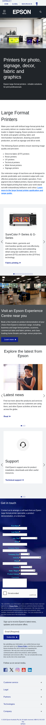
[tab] (14, 274)
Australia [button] (6, 1)
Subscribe (11, 637)
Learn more (9, 339)
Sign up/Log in (27, 4)
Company (8, 711)
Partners (7, 697)
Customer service (11, 682)
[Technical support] (23, 445)
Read (6, 416)
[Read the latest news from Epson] (23, 377)
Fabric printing (12, 263)
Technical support (13, 480)
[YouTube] (24, 670)
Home (6, 4)
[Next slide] (44, 242)
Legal (6, 690)
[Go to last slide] (2, 242)
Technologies (9, 704)
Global (15, 4)
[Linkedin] (30, 670)
